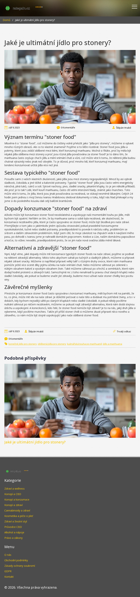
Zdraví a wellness (14, 488)
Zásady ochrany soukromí (19, 565)
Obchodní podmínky (16, 560)
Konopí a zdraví (13, 505)
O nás (7, 555)
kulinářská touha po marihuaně (84, 343)
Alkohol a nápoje (14, 532)
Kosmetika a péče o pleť (18, 516)
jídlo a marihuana (112, 343)
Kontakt (9, 576)
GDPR (7, 571)
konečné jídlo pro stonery (23, 343)
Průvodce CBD (13, 527)
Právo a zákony (13, 538)
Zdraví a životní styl (15, 521)
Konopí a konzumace (16, 499)
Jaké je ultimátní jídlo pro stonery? (35, 442)
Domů (6, 20)
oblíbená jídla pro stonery (52, 343)
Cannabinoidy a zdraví (17, 510)
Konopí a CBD (12, 494)
